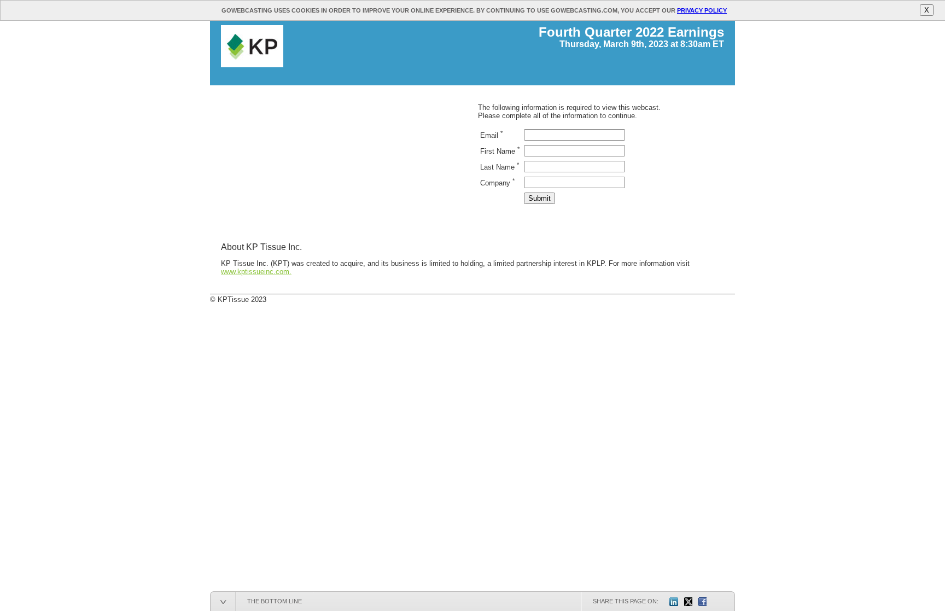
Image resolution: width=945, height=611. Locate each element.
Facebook (702, 601)
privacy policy (702, 10)
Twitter (688, 601)
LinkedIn (673, 601)
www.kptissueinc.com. (256, 271)
